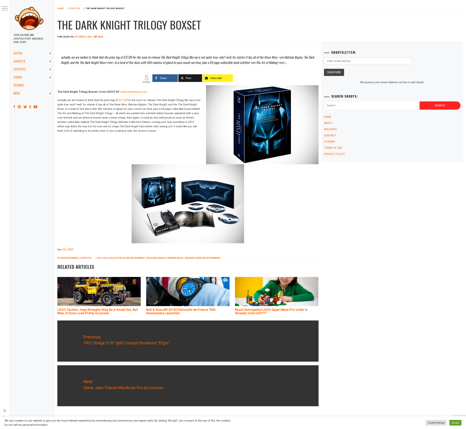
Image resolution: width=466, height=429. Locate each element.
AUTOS (18, 53)
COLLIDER (67, 249)
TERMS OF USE (333, 147)
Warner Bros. (175, 258)
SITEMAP (329, 141)
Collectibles (117, 258)
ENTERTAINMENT (69, 258)
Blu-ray (103, 258)
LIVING (18, 77)
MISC (17, 93)
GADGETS (19, 61)
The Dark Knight (156, 258)
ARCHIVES (330, 129)
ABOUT (328, 123)
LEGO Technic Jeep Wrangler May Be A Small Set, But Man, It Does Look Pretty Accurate (97, 311)
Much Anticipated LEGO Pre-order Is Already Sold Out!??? (271, 311)
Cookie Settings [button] (436, 422)
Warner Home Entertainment (203, 258)
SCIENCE (19, 85)
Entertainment (135, 258)
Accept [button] (455, 422)
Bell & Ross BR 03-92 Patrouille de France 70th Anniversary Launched (181, 311)
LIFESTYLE (20, 69)
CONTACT (330, 135)
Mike (100, 37)
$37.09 (123, 100)
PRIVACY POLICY (334, 154)
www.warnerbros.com (134, 91)
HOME (327, 117)
